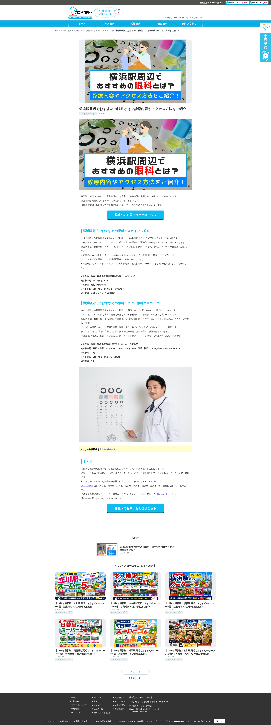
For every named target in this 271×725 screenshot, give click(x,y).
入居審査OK (120, 698)
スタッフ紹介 (120, 705)
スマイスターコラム (88, 114)
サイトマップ (76, 713)
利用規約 (75, 709)
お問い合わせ (161, 494)
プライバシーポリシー (80, 705)
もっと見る (135, 672)
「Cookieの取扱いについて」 (182, 721)
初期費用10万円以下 (102, 713)
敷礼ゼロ (97, 701)
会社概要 (75, 701)
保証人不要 (98, 709)
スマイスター (87, 486)
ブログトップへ (135, 678)
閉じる (219, 721)
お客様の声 (119, 709)
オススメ (97, 698)
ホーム (74, 698)
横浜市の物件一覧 (107, 449)
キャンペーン (99, 705)
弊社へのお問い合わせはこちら (135, 214)
